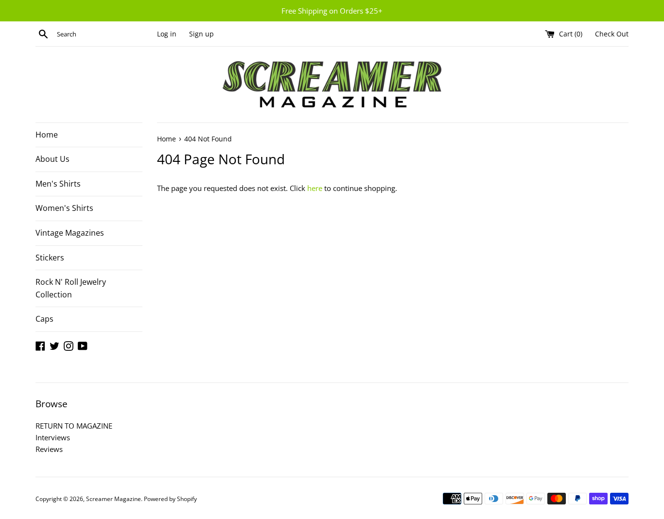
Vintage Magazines (69, 232)
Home (46, 134)
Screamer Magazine (113, 499)
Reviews (49, 449)
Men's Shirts (58, 183)
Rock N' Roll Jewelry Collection (70, 288)
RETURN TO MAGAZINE (73, 426)
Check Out (612, 34)
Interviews (52, 437)
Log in (166, 34)
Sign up (201, 34)
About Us (52, 159)
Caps (44, 318)
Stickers (49, 257)
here (314, 188)
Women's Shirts (64, 208)
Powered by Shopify (170, 499)
